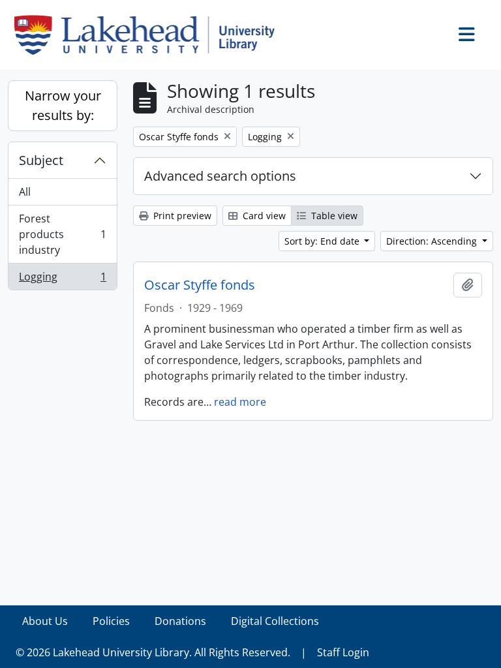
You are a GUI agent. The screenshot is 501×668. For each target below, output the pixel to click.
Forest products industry (62, 234)
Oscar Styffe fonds (199, 285)
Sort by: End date (323, 241)
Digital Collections (275, 621)
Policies (111, 621)
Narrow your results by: (63, 105)
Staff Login (343, 652)
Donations (180, 621)
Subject (41, 160)
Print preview (181, 215)
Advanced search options (220, 176)
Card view (263, 215)
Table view (333, 215)
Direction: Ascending (432, 241)
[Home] (149, 35)
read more (240, 402)
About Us (45, 621)
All (25, 192)
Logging (62, 279)
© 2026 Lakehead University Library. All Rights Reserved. (153, 652)
